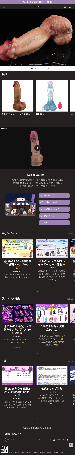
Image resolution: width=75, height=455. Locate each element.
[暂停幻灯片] (48, 68)
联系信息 (63, 452)
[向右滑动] (42, 121)
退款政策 (35, 452)
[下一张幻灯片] (43, 68)
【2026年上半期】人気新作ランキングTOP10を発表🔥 (17, 329)
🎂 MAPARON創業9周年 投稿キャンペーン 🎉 (17, 264)
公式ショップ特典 (51, 388)
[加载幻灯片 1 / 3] (32, 68)
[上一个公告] (4, 2)
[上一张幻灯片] (27, 68)
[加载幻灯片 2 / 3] (35, 68)
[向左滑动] (33, 121)
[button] (4, 6)
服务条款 (49, 452)
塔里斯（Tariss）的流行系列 (15, 114)
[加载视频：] (37, 148)
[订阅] (39, 439)
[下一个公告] (71, 2)
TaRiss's (16, 452)
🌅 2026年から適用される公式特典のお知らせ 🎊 (17, 392)
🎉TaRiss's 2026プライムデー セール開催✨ (51, 263)
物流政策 (56, 452)
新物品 (39, 114)
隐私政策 (42, 452)
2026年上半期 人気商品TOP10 (51, 328)
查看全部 (70, 234)
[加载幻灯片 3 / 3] (38, 68)
